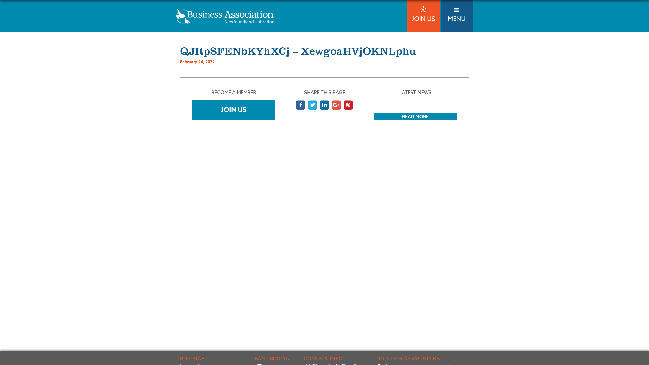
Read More (415, 116)
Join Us (233, 109)
